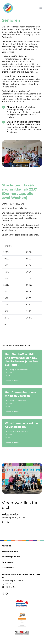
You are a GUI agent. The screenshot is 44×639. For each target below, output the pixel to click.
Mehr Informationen (12, 381)
